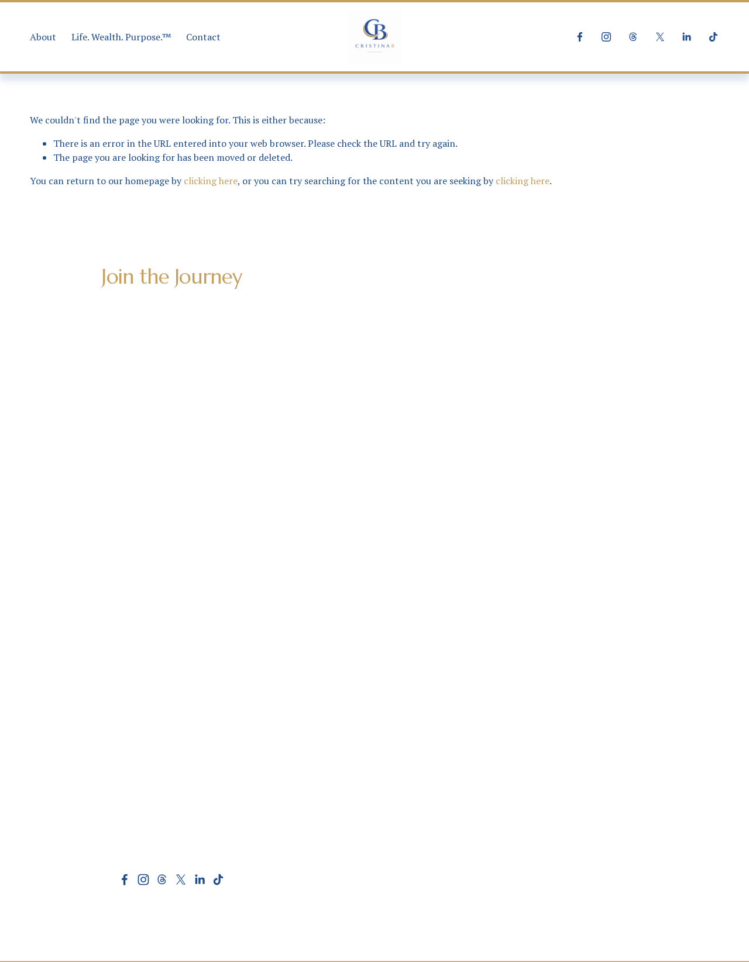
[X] (660, 37)
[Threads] (633, 37)
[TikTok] (713, 37)
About (43, 36)
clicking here (211, 180)
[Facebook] (580, 37)
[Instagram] (606, 37)
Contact (203, 36)
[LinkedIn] (686, 37)
